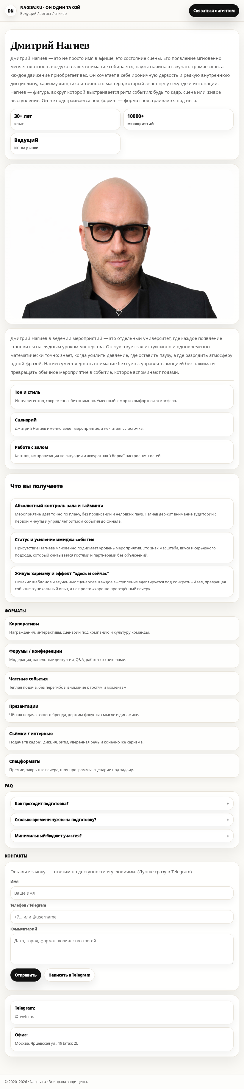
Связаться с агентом (214, 10)
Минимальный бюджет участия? (122, 835)
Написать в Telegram (69, 975)
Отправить (26, 975)
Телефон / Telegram (28, 905)
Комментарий (23, 929)
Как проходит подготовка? (122, 803)
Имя (14, 881)
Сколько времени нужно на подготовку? (122, 819)
